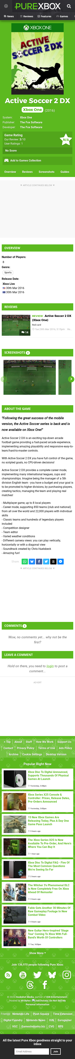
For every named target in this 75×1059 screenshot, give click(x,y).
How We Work (45, 742)
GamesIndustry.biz (33, 1026)
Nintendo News (35, 1020)
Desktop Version (56, 754)
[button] (71, 379)
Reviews (27, 172)
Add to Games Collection (25, 160)
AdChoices (42, 1000)
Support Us (64, 742)
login (50, 666)
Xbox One (26, 117)
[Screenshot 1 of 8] (29, 377)
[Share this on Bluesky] (32, 561)
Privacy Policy (25, 748)
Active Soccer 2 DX (37, 104)
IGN (51, 1020)
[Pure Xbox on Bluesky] (52, 976)
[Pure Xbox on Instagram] (66, 976)
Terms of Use (46, 748)
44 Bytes (26, 1000)
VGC (15, 1026)
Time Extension (62, 1014)
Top (8, 742)
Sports (8, 272)
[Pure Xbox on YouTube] (22, 976)
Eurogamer (65, 1020)
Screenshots (46, 172)
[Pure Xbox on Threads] (30, 986)
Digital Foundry (13, 1020)
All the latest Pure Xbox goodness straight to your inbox (37, 1042)
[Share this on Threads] (53, 561)
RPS (60, 1026)
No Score (11, 150)
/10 (22, 139)
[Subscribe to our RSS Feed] (8, 976)
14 (26, 332)
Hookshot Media (25, 997)
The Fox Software (31, 122)
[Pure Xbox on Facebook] (44, 986)
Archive (13, 754)
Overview (10, 172)
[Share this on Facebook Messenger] (60, 561)
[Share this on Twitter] (46, 561)
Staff (29, 742)
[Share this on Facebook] (39, 561)
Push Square (41, 1014)
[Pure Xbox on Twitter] (37, 976)
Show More (36, 953)
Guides (65, 172)
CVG (51, 1026)
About (18, 742)
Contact (8, 748)
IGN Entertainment (56, 997)
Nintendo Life (20, 1014)
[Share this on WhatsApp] (25, 561)
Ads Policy (65, 748)
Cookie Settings (32, 754)
